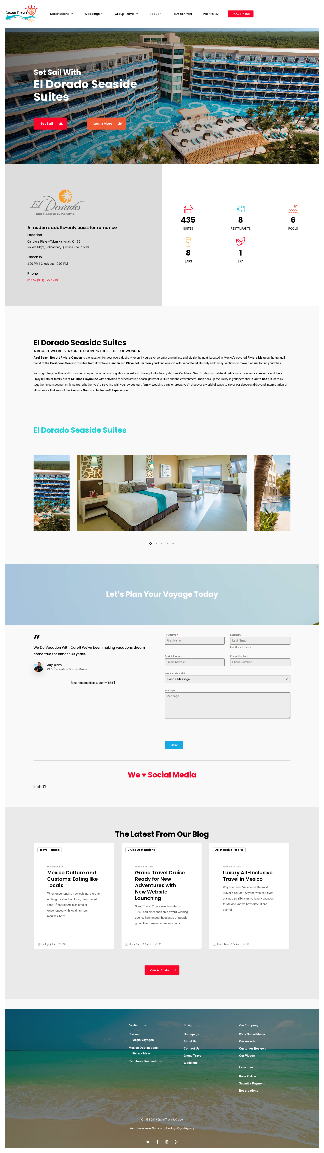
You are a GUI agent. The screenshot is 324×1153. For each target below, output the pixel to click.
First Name (171, 635)
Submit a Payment (252, 1083)
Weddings (191, 1063)
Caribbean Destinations (145, 1061)
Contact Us (192, 1048)
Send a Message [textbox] (178, 679)
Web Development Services (146, 1128)
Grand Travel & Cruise (140, 944)
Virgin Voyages (143, 1040)
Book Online (247, 1076)
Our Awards (247, 1041)
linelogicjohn (48, 944)
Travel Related (50, 850)
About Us (190, 1041)
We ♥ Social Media (162, 775)
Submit (174, 745)
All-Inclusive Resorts (229, 850)
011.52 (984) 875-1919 (42, 280)
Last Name (236, 635)
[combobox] (227, 679)
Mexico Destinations (143, 1048)
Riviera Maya (141, 1053)
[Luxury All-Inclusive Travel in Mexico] (249, 896)
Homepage (191, 1034)
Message (170, 690)
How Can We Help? (176, 673)
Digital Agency (185, 1128)
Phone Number (239, 656)
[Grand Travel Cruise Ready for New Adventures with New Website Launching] (162, 896)
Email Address (173, 656)
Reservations (248, 1090)
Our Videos (247, 1055)
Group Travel (193, 1055)
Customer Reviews (252, 1048)
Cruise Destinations (141, 850)
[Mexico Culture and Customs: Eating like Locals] (74, 896)
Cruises (134, 1034)
